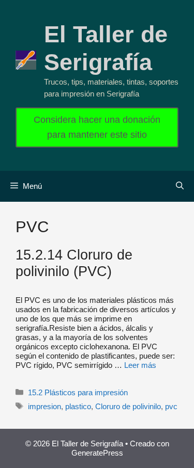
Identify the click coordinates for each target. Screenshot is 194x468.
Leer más (140, 365)
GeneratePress (97, 452)
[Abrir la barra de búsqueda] (180, 186)
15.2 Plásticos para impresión (78, 392)
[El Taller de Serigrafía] (26, 59)
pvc (171, 406)
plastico (78, 406)
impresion (44, 406)
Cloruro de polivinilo (128, 406)
